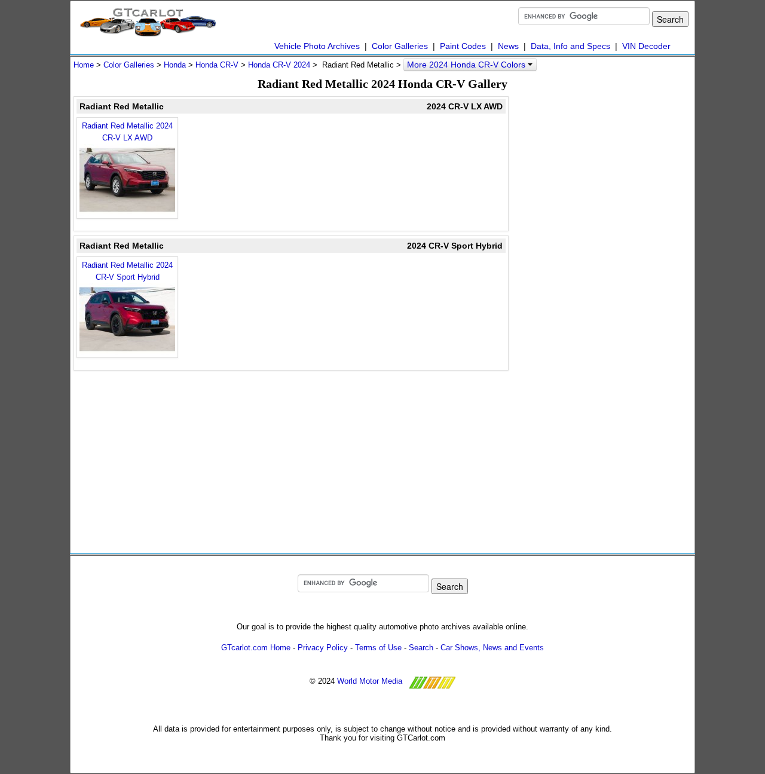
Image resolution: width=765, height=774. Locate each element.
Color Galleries (400, 46)
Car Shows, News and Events (492, 647)
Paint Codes (463, 46)
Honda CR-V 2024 (279, 64)
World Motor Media (369, 681)
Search (421, 647)
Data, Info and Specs (570, 46)
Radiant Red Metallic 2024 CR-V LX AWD (127, 131)
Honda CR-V (216, 64)
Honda (175, 64)
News (508, 46)
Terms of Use (378, 647)
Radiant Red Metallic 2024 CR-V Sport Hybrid (127, 271)
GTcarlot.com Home (255, 647)
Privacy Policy (323, 647)
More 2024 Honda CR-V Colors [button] (467, 64)
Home (84, 64)
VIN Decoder (646, 46)
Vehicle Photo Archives (317, 46)
